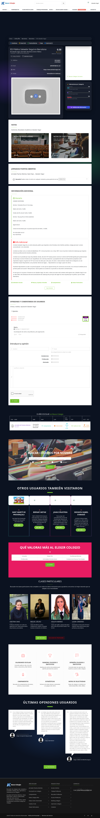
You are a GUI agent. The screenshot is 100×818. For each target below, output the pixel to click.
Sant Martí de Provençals (19, 513)
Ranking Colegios (55, 800)
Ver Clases (42, 638)
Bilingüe (64, 462)
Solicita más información (79, 107)
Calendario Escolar (28, 56)
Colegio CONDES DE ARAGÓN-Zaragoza (82, 759)
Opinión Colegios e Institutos (77, 663)
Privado (56, 462)
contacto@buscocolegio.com (84, 790)
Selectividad (59, 426)
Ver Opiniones (50, 767)
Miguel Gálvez (35, 622)
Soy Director (49, 288)
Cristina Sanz (15, 622)
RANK (85, 319)
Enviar (15, 401)
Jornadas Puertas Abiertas (35, 788)
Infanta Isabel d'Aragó (81, 513)
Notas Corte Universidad (35, 800)
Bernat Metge (39, 512)
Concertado (46, 462)
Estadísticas (50, 681)
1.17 (86, 317)
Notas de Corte (66, 426)
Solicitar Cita (62, 179)
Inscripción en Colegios (35, 791)
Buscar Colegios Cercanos (75, 76)
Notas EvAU (23, 43)
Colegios (78, 9)
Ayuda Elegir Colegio (62, 9)
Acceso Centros (55, 788)
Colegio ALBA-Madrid (49, 740)
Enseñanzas (14, 43)
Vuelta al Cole (77, 426)
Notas (51, 9)
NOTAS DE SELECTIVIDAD (23, 136)
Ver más (18, 525)
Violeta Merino (57, 622)
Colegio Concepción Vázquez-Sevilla (24, 736)
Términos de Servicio (47, 815)
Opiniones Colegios (56, 804)
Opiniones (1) (49, 43)
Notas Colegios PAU (34, 797)
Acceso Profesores (56, 797)
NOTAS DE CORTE (60, 136)
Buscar (5, 9)
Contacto (93, 9)
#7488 (85, 320)
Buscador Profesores (56, 794)
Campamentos (15, 9)
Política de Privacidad (33, 815)
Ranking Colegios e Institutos (50, 663)
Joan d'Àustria (60, 512)
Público (36, 462)
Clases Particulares (27, 9)
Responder (83, 334)
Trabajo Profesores (42, 9)
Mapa (41, 43)
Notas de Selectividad (77, 681)
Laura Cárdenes (78, 622)
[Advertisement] (50, 23)
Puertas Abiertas (33, 43)
